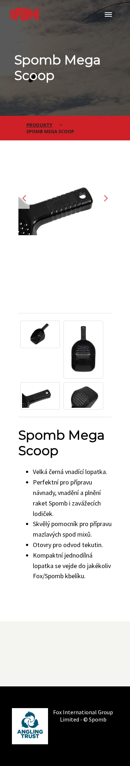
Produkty (39, 125)
